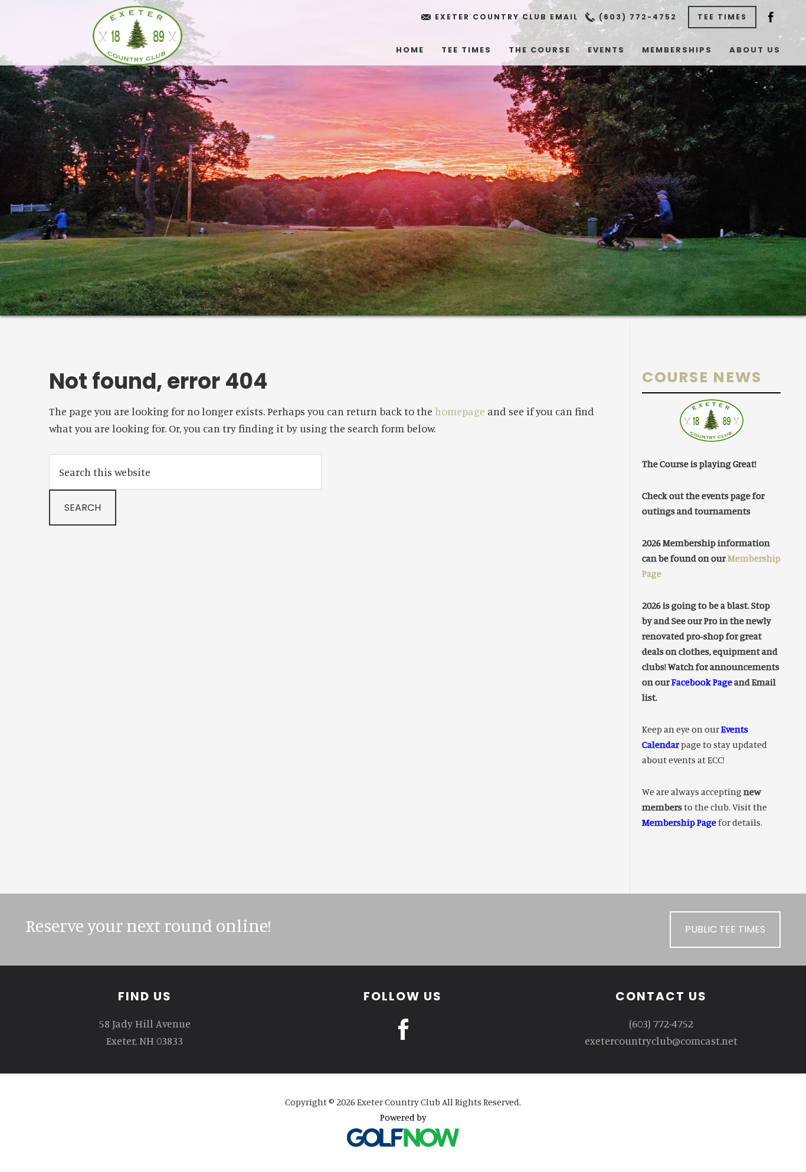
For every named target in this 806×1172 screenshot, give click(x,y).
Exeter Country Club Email (506, 17)
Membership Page (679, 822)
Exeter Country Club (137, 35)
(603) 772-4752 (638, 17)
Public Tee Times (725, 929)
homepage (460, 411)
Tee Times (722, 17)
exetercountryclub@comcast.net (661, 1040)
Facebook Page (701, 682)
